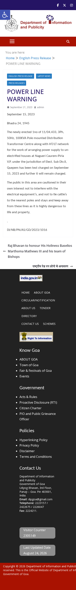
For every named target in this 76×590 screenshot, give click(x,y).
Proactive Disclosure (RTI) (38, 402)
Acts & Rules (28, 397)
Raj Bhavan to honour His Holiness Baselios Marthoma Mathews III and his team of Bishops (40, 251)
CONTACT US (30, 324)
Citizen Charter (30, 408)
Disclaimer (27, 451)
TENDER (45, 308)
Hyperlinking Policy (33, 440)
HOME (25, 292)
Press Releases (17, 83)
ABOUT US (28, 308)
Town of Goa (28, 365)
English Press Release (21, 76)
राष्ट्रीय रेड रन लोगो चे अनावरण (50, 266)
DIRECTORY (29, 316)
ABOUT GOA (42, 292)
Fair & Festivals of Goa (35, 370)
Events (24, 376)
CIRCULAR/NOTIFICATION (38, 300)
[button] (5, 15)
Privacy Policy (29, 445)
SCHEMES (49, 324)
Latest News (44, 76)
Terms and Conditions (35, 456)
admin (40, 107)
